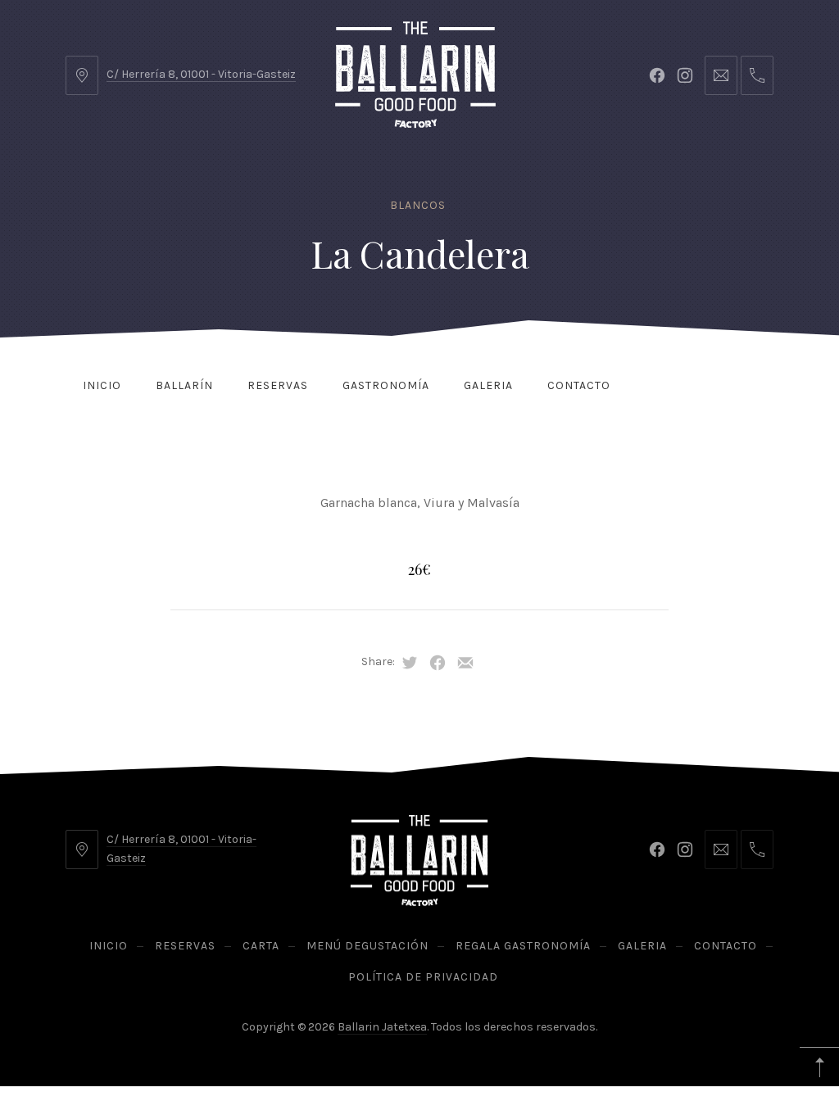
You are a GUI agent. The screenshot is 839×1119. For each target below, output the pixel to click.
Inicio (102, 385)
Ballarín (184, 385)
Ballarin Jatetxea (382, 1027)
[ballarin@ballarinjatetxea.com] (721, 75)
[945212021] (757, 75)
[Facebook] (657, 75)
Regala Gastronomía (523, 946)
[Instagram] (685, 75)
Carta (261, 946)
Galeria (488, 385)
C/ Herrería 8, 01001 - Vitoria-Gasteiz (201, 74)
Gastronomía (385, 385)
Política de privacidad (423, 977)
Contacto (578, 385)
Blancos (418, 205)
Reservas (277, 385)
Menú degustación (367, 946)
